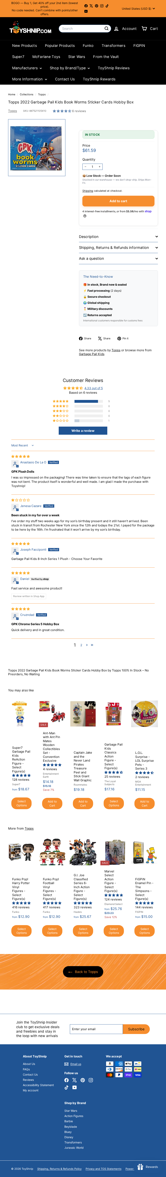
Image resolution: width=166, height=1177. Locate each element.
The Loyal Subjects (110, 783)
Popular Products (60, 45)
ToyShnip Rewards (99, 79)
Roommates (80, 784)
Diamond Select (113, 904)
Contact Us (65, 79)
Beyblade (70, 1126)
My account (30, 1090)
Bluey (68, 1132)
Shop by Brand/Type (68, 68)
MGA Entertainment (143, 783)
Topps (42, 94)
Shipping (87, 190)
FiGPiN (139, 45)
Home (12, 94)
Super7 (18, 57)
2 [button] (81, 645)
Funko (88, 45)
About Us (29, 1064)
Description (89, 237)
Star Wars (76, 57)
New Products (24, 45)
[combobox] (85, 29)
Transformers (113, 45)
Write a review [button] (83, 431)
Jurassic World (74, 1147)
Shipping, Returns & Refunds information (114, 247)
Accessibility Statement (38, 1085)
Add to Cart (52, 803)
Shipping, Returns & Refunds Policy (59, 1168)
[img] (20, 456)
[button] (62, 111)
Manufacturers (25, 68)
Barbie (68, 1121)
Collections (27, 94)
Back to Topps (86, 972)
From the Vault (106, 57)
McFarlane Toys (46, 57)
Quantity (88, 159)
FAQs (26, 1069)
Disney (68, 1137)
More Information (28, 79)
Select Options (21, 803)
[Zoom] (36, 147)
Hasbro (78, 911)
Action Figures (73, 1116)
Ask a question (91, 258)
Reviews (28, 1079)
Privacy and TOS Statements (103, 1168)
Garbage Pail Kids (91, 354)
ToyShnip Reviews (114, 68)
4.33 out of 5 (93, 388)
